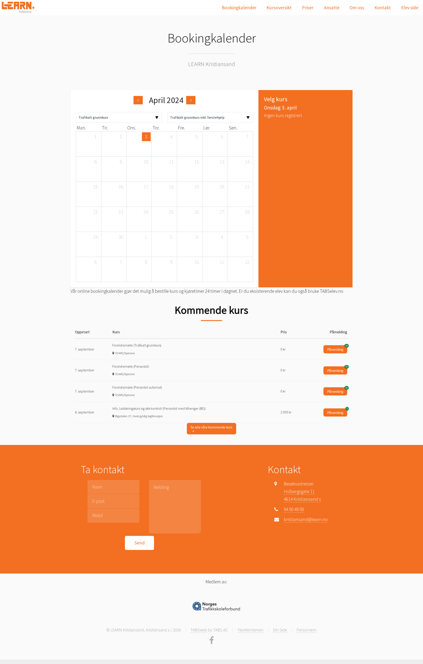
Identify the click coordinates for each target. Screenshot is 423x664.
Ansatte (332, 8)
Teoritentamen (250, 630)
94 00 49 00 (294, 509)
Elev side (409, 8)
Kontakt (383, 8)
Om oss (357, 8)
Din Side (280, 630)
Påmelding (337, 348)
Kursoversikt (279, 8)
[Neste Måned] (190, 100)
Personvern (307, 630)
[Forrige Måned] (138, 100)
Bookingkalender (239, 8)
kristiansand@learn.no (306, 519)
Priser (308, 8)
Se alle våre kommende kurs (211, 427)
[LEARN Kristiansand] (18, 7)
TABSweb (198, 630)
